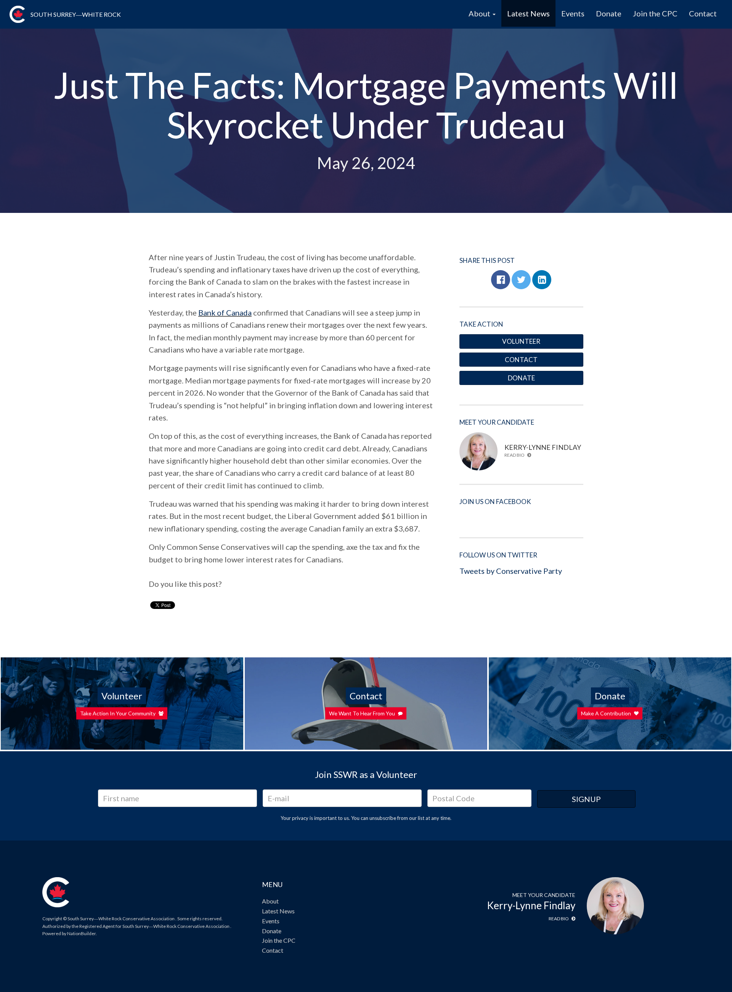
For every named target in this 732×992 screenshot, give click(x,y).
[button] (500, 279)
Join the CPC (655, 13)
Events (572, 13)
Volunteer (521, 341)
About (270, 901)
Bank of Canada (225, 312)
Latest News (528, 13)
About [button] (480, 13)
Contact (703, 13)
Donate (608, 13)
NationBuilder (81, 933)
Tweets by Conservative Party (510, 570)
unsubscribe (382, 818)
